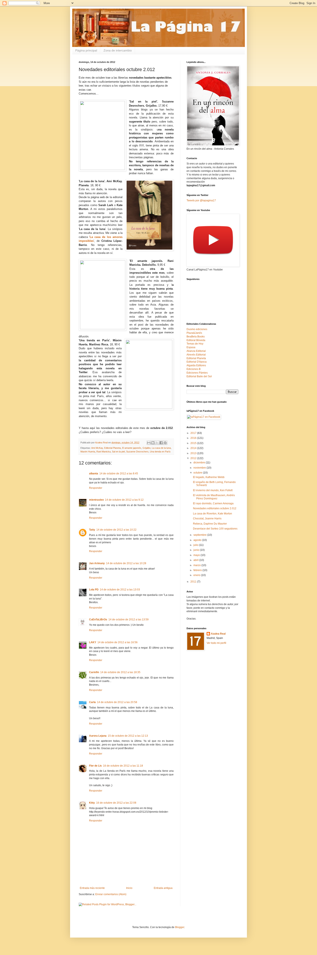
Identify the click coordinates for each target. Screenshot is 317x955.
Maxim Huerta (87, 451)
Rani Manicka (103, 451)
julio (196, 545)
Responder (95, 487)
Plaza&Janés (194, 332)
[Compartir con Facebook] (161, 443)
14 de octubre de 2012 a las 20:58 (117, 702)
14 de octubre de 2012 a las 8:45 (118, 473)
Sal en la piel (118, 451)
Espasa (191, 347)
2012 (193, 458)
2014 (193, 448)
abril (196, 560)
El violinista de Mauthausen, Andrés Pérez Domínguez (214, 497)
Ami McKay (97, 448)
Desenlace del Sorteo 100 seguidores (215, 528)
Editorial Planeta (112, 448)
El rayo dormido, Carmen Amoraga (213, 503)
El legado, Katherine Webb (208, 477)
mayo (197, 555)
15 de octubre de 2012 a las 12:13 (128, 735)
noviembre (200, 467)
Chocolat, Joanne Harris (207, 518)
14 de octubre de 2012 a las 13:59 (128, 619)
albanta (93, 473)
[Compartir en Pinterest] (165, 443)
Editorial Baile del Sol (199, 376)
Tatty (92, 529)
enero (197, 575)
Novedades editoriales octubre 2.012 (214, 508)
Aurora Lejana (98, 735)
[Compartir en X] (157, 443)
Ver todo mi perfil (216, 642)
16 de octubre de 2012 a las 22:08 (116, 802)
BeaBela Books (196, 336)
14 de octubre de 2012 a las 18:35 (120, 672)
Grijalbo (147, 448)
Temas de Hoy (195, 343)
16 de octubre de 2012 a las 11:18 (123, 765)
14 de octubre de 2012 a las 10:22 (116, 529)
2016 (193, 437)
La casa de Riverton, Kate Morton (212, 513)
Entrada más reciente (92, 888)
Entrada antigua (163, 888)
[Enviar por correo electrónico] (149, 443)
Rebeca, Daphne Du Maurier (210, 523)
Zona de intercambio (118, 50)
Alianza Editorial (196, 350)
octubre (198, 472)
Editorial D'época (197, 361)
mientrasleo (96, 499)
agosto (197, 540)
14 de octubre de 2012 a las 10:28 (126, 563)
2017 (193, 433)
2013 (193, 453)
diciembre (199, 462)
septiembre (200, 534)
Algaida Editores (196, 365)
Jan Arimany (97, 563)
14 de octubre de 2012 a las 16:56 (117, 642)
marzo (197, 565)
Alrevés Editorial (196, 354)
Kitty (92, 802)
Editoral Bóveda (196, 340)
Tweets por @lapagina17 (201, 200)
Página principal (86, 50)
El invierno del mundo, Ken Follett (212, 490)
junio (196, 549)
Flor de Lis (95, 765)
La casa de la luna (161, 448)
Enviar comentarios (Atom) (110, 894)
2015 (193, 443)
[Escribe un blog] (153, 443)
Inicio (129, 888)
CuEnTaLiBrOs (98, 619)
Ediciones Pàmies (197, 372)
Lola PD (94, 589)
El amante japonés (131, 448)
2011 (193, 581)
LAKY (92, 642)
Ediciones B (194, 369)
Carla (92, 702)
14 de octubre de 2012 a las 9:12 (124, 499)
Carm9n (94, 672)
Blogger (179, 927)
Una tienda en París (160, 451)
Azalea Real (218, 633)
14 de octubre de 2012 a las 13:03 (120, 589)
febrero (197, 570)
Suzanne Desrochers (137, 451)
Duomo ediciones (197, 329)
